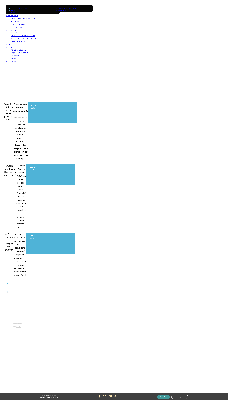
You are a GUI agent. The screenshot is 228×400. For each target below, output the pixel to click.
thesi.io (18, 327)
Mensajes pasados (179, 397)
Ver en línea (163, 397)
